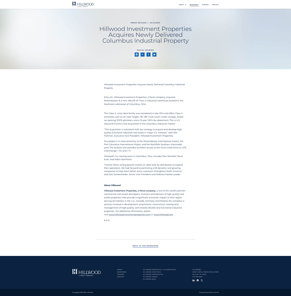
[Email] (154, 55)
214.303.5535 (198, 277)
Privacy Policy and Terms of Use (209, 292)
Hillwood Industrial (152, 272)
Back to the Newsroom (145, 246)
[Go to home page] (83, 4)
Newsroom (194, 4)
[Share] (137, 55)
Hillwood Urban (150, 277)
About (181, 4)
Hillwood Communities (153, 274)
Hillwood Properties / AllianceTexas (159, 269)
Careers (205, 4)
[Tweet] (143, 55)
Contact (215, 4)
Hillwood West (149, 279)
